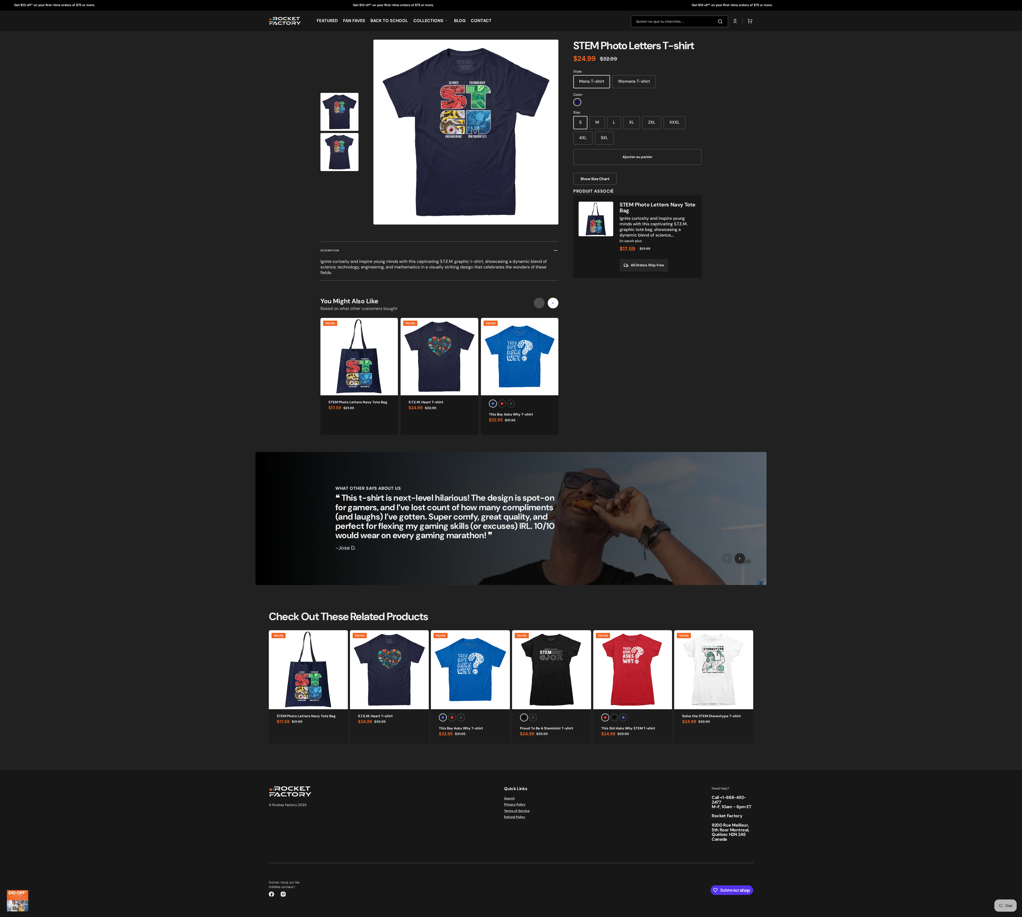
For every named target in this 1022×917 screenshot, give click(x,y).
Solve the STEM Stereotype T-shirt (711, 716)
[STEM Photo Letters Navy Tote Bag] (637, 236)
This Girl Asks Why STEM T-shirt (628, 728)
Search (509, 798)
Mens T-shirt (591, 81)
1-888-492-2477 (729, 800)
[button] (735, 21)
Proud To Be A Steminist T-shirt (546, 728)
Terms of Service (517, 811)
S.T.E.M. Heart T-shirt (426, 402)
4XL (583, 137)
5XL (604, 137)
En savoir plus (631, 241)
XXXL (674, 122)
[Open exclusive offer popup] (17, 901)
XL (631, 122)
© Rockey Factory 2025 (288, 805)
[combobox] (679, 21)
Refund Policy (514, 817)
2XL (652, 122)
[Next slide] (553, 303)
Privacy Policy (514, 804)
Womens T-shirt (634, 81)
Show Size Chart (594, 178)
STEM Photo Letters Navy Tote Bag (357, 402)
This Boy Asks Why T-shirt (511, 414)
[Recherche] (721, 21)
